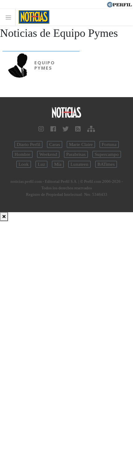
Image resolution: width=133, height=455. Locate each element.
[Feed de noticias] (78, 129)
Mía (58, 164)
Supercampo (107, 154)
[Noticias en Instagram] (41, 129)
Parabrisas (76, 154)
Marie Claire (81, 144)
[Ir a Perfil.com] (119, 4)
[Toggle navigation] (10, 17)
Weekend (48, 154)
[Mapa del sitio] (91, 129)
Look (24, 164)
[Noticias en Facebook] (53, 129)
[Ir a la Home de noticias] (66, 112)
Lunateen (79, 164)
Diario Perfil (28, 144)
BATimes (106, 164)
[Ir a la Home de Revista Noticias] (32, 17)
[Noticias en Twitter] (65, 129)
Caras (54, 144)
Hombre (22, 154)
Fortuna (109, 144)
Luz (41, 164)
